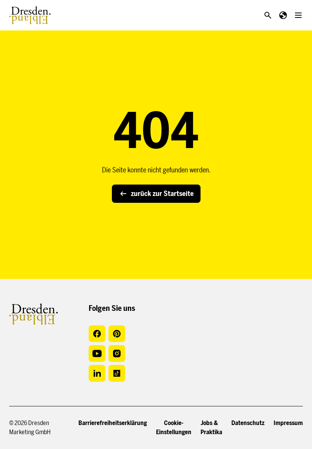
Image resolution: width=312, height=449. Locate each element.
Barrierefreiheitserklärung (112, 423)
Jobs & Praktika (211, 427)
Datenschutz (247, 423)
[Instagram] (116, 353)
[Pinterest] (116, 333)
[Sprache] (283, 15)
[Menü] (298, 15)
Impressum (288, 423)
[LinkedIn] (97, 373)
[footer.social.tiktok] (116, 373)
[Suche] (267, 15)
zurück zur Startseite (162, 193)
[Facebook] (97, 333)
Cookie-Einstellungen (173, 427)
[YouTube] (97, 353)
